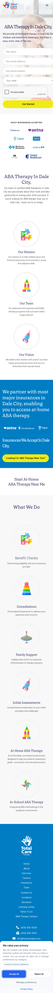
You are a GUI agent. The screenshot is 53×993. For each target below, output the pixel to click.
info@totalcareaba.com (28, 938)
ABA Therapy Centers (27, 916)
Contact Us (26, 892)
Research (26, 902)
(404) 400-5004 (29, 927)
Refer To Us (26, 911)
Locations (26, 897)
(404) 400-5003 (29, 933)
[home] (10, 5)
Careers (27, 878)
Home (26, 863)
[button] (47, 5)
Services (26, 873)
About (27, 868)
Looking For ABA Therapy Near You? (25, 458)
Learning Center (26, 907)
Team (26, 887)
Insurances (26, 882)
